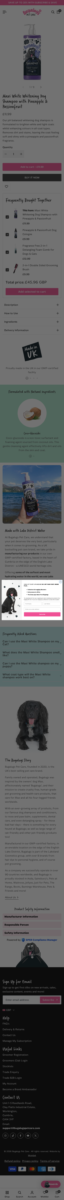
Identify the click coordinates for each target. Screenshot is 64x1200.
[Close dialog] (60, 582)
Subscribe (42, 614)
